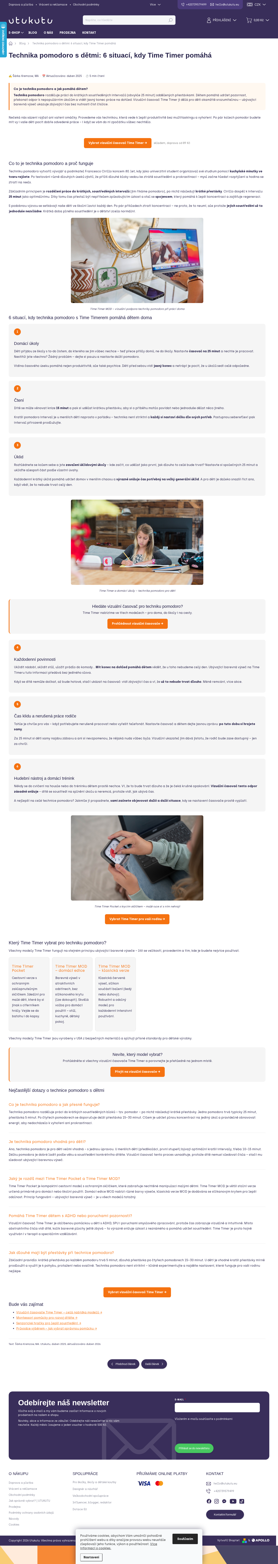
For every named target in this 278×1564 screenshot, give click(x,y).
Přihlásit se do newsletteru (194, 1448)
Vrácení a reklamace (53, 4)
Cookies (14, 1524)
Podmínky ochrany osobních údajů (31, 1512)
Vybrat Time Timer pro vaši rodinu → (137, 919)
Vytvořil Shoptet (228, 1540)
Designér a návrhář (85, 1489)
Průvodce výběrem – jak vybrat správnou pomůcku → (56, 1328)
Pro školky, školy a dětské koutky (94, 1482)
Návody (14, 1518)
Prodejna (15, 1507)
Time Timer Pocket (22, 968)
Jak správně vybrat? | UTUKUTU (29, 1500)
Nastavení (91, 1557)
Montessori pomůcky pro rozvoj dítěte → (46, 1317)
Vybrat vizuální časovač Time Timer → (118, 143)
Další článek (152, 1364)
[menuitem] (17, 32)
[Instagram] (216, 1501)
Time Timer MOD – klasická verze (114, 968)
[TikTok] (242, 1501)
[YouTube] (233, 1501)
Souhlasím (185, 1539)
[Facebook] (209, 1501)
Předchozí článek (125, 1364)
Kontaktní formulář (225, 1514)
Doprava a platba (21, 4)
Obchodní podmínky (86, 4)
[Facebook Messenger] (224, 1501)
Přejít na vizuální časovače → (137, 1071)
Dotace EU (80, 1509)
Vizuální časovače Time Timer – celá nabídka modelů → (59, 1312)
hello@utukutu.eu (225, 1483)
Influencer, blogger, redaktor (92, 1502)
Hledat (170, 20)
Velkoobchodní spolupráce (91, 1496)
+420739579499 (224, 1491)
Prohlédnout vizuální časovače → (137, 623)
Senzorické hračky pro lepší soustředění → (48, 1323)
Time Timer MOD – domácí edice (71, 968)
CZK (258, 4)
